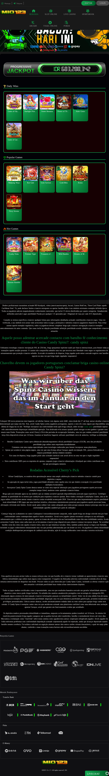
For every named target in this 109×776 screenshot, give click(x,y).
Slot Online (51, 14)
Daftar (88, 3)
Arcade (33, 26)
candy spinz (88, 427)
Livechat (93, 773)
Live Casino (70, 14)
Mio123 (49, 770)
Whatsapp (7, 3)
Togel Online (50, 26)
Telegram (19, 3)
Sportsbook (88, 14)
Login (103, 3)
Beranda (33, 14)
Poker (67, 26)
